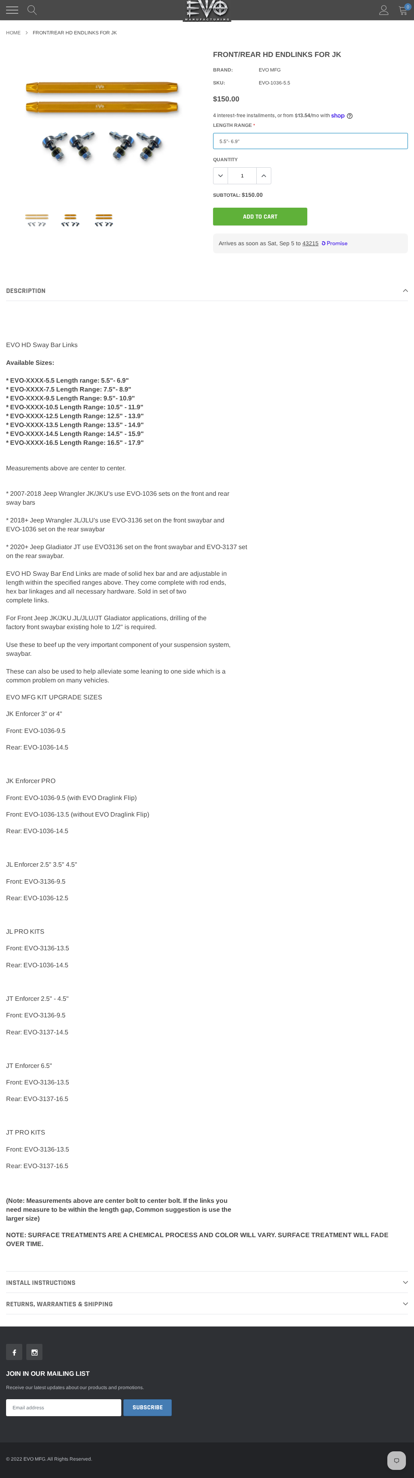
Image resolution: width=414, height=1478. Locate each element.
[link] (37, 221)
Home (13, 33)
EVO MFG (270, 70)
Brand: (223, 70)
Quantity (225, 159)
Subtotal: (227, 195)
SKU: (219, 83)
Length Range (234, 125)
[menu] (12, 10)
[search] (32, 10)
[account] (384, 10)
